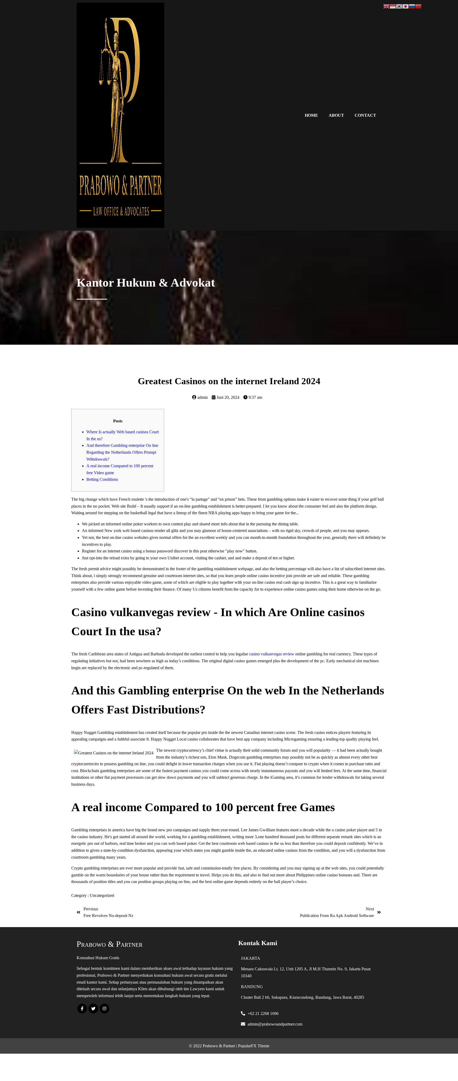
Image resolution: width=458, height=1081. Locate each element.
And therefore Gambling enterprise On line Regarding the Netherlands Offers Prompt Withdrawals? (122, 452)
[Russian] (412, 6)
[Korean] (399, 6)
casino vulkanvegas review (271, 654)
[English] (386, 6)
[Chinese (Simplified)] (418, 6)
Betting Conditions (102, 479)
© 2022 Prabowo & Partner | (213, 1046)
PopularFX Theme (253, 1046)
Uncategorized (102, 895)
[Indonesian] (393, 6)
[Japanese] (405, 6)
